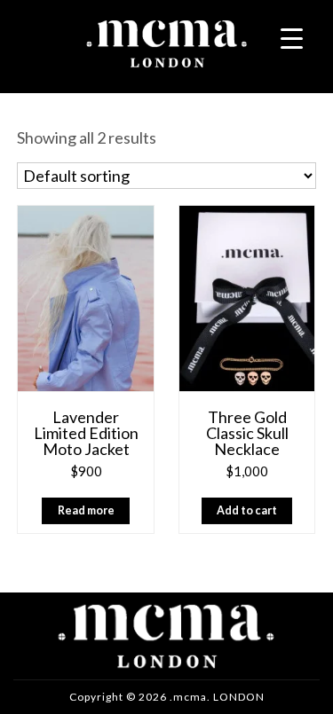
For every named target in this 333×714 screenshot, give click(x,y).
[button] (247, 511)
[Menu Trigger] (291, 37)
